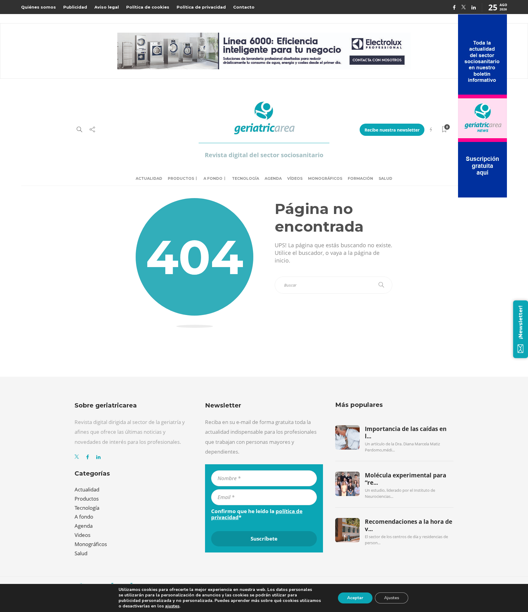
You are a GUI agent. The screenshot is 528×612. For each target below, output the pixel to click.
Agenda (273, 178)
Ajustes (391, 598)
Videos (82, 534)
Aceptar (355, 598)
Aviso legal (106, 7)
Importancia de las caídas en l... (405, 432)
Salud (385, 178)
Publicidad (75, 7)
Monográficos (325, 178)
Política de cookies (147, 7)
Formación (360, 178)
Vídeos (294, 178)
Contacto (244, 7)
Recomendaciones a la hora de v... (408, 525)
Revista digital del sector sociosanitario (264, 155)
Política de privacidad (201, 7)
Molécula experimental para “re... (405, 479)
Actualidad (149, 178)
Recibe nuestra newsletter (392, 130)
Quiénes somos (38, 7)
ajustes (172, 606)
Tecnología (245, 178)
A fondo (213, 178)
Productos (181, 178)
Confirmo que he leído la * (256, 514)
